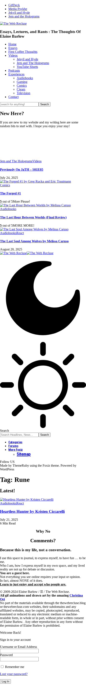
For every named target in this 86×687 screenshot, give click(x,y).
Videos (37, 161)
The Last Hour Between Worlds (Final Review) (33, 217)
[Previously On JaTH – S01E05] (43, 143)
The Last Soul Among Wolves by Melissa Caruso (34, 241)
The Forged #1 (10, 193)
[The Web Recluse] (26, 253)
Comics (5, 185)
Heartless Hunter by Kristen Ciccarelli (32, 511)
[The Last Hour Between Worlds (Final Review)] (35, 205)
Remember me (14, 667)
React (20, 233)
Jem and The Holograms (16, 161)
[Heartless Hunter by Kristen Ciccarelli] (26, 499)
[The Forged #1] (35, 181)
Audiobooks (8, 209)
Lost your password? (14, 674)
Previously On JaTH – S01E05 (21, 169)
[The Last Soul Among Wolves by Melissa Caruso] (34, 229)
